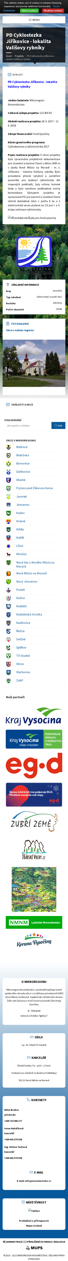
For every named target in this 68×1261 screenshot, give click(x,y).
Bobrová (21, 447)
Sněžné (20, 639)
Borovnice (22, 463)
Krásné (20, 521)
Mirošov (21, 554)
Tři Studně (23, 656)
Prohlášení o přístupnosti (34, 1220)
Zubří (19, 680)
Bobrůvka (22, 455)
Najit (59, 425)
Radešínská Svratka (29, 614)
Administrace (14, 1241)
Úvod (9, 56)
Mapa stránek (34, 1225)
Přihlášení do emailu (39, 1241)
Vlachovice (23, 672)
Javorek (21, 496)
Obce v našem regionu (20, 330)
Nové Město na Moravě (31, 573)
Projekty (19, 56)
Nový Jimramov (26, 581)
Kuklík (20, 538)
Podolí (20, 590)
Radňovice (23, 623)
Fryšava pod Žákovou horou (34, 488)
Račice (20, 598)
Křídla (20, 529)
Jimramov (23, 505)
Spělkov (21, 647)
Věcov (20, 664)
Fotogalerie (20, 323)
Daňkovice (23, 472)
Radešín (21, 606)
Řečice (20, 631)
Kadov (20, 513)
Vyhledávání (12, 420)
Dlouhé (20, 480)
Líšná (19, 546)
